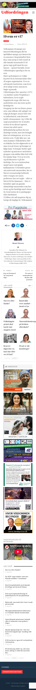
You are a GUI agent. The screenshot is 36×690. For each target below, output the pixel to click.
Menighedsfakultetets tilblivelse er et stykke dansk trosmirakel (17, 612)
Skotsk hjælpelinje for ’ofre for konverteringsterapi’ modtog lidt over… (18, 632)
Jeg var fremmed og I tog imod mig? (10, 275)
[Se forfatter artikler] (18, 236)
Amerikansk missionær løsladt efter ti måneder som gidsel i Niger (17, 621)
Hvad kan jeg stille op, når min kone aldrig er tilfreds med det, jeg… (17, 651)
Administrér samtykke (12, 672)
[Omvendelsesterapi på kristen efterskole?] (25, 313)
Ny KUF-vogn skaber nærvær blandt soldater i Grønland (16, 578)
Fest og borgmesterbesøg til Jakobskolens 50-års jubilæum (17, 595)
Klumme (6, 41)
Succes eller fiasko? (13, 570)
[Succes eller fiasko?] (10, 293)
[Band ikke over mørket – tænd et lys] (25, 293)
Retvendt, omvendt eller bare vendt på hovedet (18, 603)
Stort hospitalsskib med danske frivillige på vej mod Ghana (17, 586)
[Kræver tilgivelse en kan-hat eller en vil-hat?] (10, 338)
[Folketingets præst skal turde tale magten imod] (10, 313)
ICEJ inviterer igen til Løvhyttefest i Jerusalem (18, 641)
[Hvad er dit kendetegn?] (25, 338)
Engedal (22, 686)
